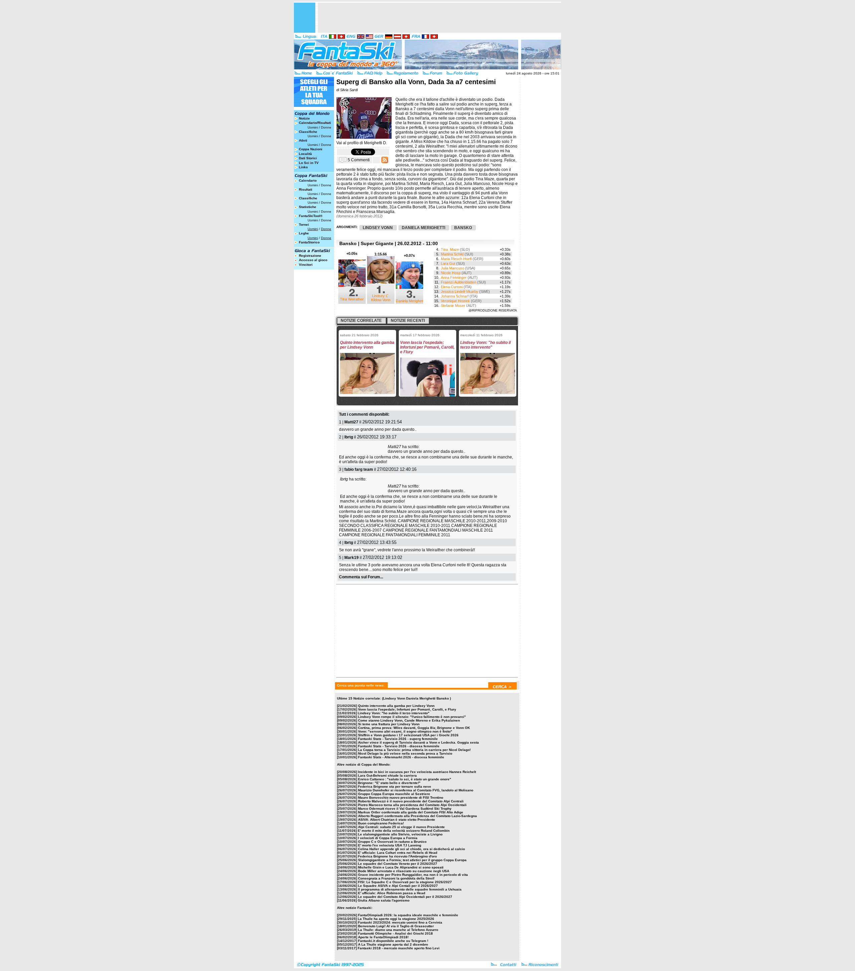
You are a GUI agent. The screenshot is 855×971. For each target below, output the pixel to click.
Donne (326, 127)
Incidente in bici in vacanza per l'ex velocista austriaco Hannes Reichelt (417, 772)
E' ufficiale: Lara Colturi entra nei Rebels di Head (397, 852)
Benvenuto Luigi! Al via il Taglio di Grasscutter (396, 926)
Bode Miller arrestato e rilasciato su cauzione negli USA (403, 871)
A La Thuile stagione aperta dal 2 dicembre (393, 944)
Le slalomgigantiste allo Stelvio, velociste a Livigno (400, 834)
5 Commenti (359, 159)
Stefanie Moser (453, 306)
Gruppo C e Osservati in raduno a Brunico (392, 841)
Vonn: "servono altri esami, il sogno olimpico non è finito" (405, 731)
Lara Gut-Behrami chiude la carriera (387, 775)
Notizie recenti (408, 320)
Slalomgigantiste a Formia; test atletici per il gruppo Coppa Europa (412, 860)
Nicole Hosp (451, 273)
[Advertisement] (439, 18)
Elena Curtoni (452, 287)
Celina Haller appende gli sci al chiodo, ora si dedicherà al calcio (411, 849)
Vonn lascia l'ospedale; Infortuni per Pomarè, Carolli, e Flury (407, 709)
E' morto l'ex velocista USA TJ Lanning (389, 845)
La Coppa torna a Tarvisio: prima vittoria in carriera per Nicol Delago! (414, 750)
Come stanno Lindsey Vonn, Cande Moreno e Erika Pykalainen (409, 720)
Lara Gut (448, 263)
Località (305, 154)
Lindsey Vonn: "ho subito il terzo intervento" (394, 713)
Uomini (313, 127)
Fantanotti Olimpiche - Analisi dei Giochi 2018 (395, 933)
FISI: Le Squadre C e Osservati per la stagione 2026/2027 (405, 882)
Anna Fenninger (454, 277)
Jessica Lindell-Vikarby (459, 291)
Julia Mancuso (452, 268)
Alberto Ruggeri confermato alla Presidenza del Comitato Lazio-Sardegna (417, 816)
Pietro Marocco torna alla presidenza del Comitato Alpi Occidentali (412, 805)
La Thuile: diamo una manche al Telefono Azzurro (398, 930)
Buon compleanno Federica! (381, 823)
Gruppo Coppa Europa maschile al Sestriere (394, 794)
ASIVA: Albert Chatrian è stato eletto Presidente (396, 819)
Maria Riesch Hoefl (456, 259)
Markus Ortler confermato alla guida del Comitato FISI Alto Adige (410, 812)
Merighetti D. (375, 143)
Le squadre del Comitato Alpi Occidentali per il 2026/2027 (405, 897)
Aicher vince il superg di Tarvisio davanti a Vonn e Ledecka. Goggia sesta (418, 742)
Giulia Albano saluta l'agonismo (383, 900)
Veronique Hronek (455, 301)
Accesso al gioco (313, 260)
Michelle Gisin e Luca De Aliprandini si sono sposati (401, 867)
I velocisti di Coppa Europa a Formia (387, 838)
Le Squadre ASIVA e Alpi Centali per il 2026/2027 (398, 886)
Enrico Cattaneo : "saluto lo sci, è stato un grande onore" (404, 779)
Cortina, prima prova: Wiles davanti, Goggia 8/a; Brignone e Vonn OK (414, 728)
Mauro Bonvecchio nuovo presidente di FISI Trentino (400, 797)
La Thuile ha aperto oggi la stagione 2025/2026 (396, 919)
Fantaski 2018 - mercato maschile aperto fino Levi (399, 948)
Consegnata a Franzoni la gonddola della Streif (396, 878)
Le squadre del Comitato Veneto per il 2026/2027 (397, 863)
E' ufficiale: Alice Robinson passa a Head (391, 893)
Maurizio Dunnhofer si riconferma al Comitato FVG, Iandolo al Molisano (415, 790)
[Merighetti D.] (364, 137)
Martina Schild (452, 254)
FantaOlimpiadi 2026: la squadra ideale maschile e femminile (408, 915)
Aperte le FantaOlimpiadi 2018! (383, 937)
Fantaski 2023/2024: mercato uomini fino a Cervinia (400, 922)
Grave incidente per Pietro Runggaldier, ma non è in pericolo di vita (413, 875)
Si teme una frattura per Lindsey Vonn (388, 724)
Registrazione (310, 255)
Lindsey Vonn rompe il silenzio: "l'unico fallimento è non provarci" (412, 717)
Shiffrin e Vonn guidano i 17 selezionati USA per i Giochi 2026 (408, 735)
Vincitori (306, 264)
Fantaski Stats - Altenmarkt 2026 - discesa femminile (401, 757)
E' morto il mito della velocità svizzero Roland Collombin (404, 830)
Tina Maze (450, 249)
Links (303, 167)
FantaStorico (309, 242)
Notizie (304, 118)
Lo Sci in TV (309, 163)
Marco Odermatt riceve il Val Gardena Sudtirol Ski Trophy (405, 808)
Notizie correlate (361, 320)
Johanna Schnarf (455, 296)
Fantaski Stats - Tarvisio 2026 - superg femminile (398, 739)
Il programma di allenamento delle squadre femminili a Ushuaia (410, 889)
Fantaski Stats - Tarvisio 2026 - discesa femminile (399, 746)
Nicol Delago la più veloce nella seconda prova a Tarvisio (405, 753)
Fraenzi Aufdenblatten (458, 282)
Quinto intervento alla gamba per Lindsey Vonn (396, 706)
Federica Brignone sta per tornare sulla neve (394, 786)
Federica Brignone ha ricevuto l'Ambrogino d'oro (397, 856)
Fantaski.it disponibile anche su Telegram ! (393, 941)
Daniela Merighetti (410, 301)
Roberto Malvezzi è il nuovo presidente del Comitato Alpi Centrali (411, 801)
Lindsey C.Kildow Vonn (380, 298)
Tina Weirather (352, 299)
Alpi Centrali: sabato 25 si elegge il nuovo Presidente (401, 827)
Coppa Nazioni (310, 149)
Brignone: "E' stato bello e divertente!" (389, 783)
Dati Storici (308, 158)
